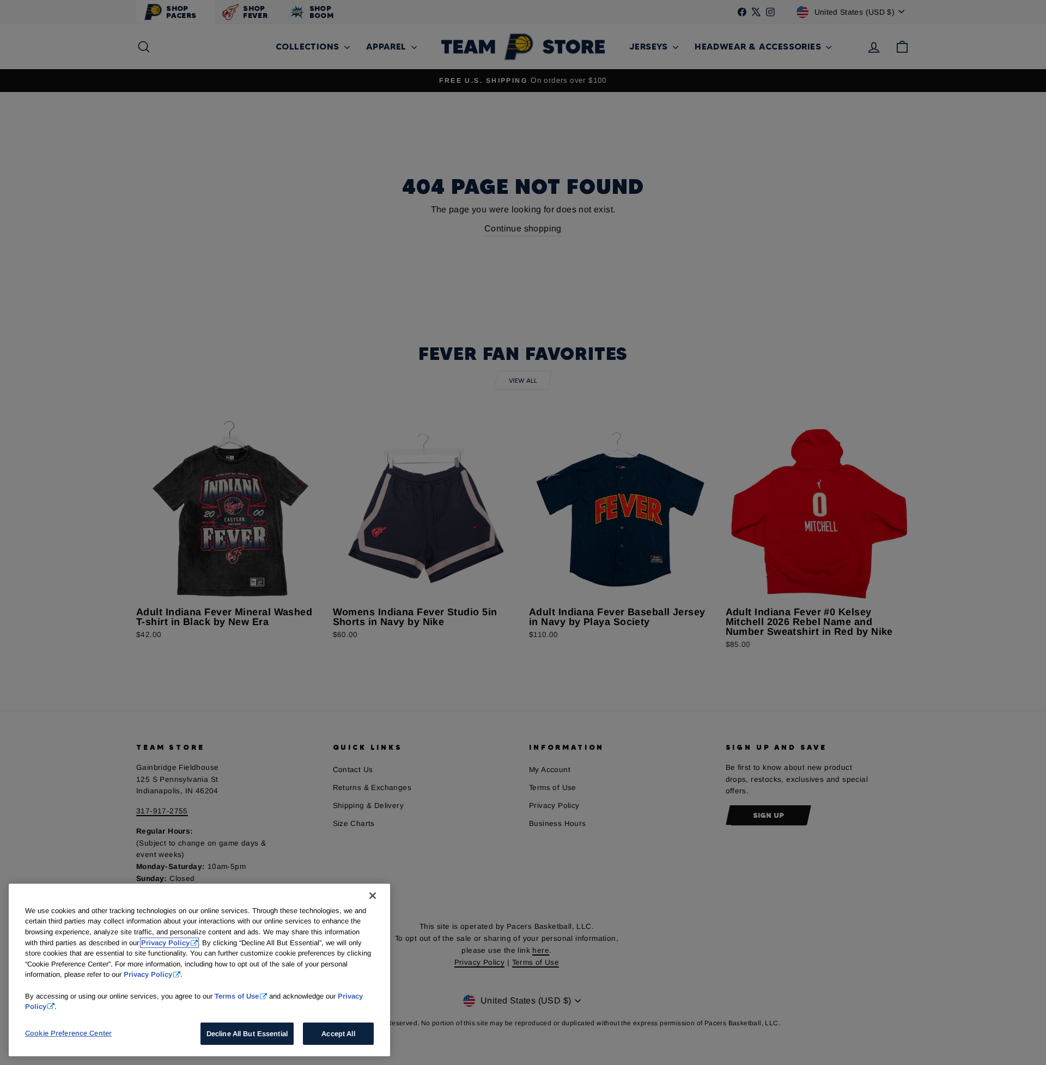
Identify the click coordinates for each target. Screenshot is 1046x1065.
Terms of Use (237, 995)
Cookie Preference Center (68, 1033)
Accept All (338, 1034)
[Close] (373, 896)
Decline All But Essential (247, 1034)
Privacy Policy (165, 943)
